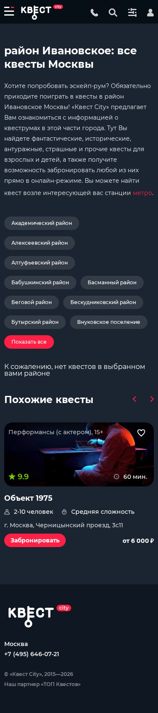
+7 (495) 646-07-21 (31, 654)
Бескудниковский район (103, 302)
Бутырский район (35, 322)
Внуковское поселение (108, 322)
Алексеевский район (39, 243)
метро (142, 193)
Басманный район (112, 282)
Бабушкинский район (40, 282)
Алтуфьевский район (39, 262)
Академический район (41, 223)
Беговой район (31, 302)
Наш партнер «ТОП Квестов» (42, 684)
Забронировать (35, 540)
